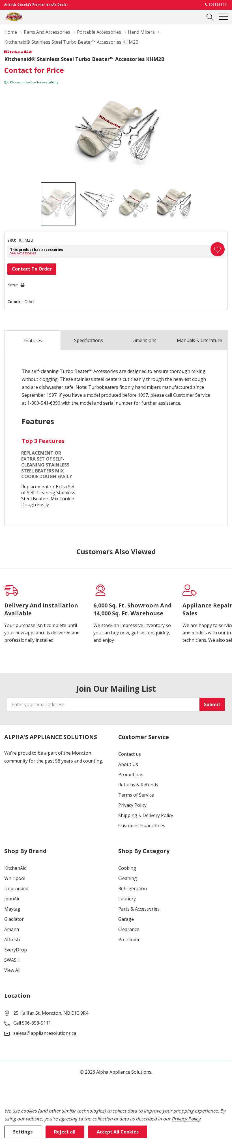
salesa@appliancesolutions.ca (44, 1033)
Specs (88, 340)
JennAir (12, 899)
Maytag (12, 909)
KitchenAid (15, 868)
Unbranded (16, 888)
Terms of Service (136, 795)
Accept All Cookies (118, 1132)
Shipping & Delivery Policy (145, 815)
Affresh (12, 939)
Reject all (65, 1132)
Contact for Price (34, 70)
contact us (28, 82)
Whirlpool (14, 878)
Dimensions (143, 340)
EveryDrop (15, 950)
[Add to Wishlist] (217, 249)
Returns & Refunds (138, 785)
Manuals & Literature (199, 340)
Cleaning (127, 878)
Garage (126, 919)
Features (32, 340)
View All (12, 970)
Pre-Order (129, 939)
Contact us (129, 754)
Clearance (128, 929)
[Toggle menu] (223, 16)
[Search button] (210, 17)
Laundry (127, 899)
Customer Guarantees (141, 825)
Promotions (130, 774)
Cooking (127, 868)
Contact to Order (32, 269)
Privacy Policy (132, 805)
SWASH (12, 960)
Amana (11, 929)
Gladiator (14, 919)
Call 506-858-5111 (32, 1023)
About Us (128, 764)
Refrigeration (132, 888)
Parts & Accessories (139, 909)
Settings (23, 1132)
